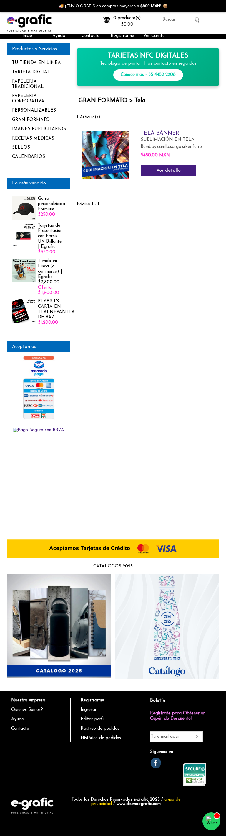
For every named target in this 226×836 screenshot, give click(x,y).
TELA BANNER (160, 133)
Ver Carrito (154, 36)
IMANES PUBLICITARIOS (39, 129)
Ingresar (89, 710)
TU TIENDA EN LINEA (36, 63)
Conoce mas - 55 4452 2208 (148, 75)
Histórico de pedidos (101, 738)
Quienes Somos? (27, 710)
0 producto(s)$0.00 (127, 20)
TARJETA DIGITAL (31, 72)
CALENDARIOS (28, 157)
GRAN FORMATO (31, 120)
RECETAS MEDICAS (33, 138)
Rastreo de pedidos (100, 729)
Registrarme (122, 36)
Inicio (27, 36)
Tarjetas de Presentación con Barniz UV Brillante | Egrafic (50, 236)
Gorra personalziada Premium (51, 204)
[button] (211, 821)
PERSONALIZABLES (34, 110)
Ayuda (58, 36)
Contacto (90, 36)
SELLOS (21, 147)
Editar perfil (92, 719)
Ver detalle (168, 170)
